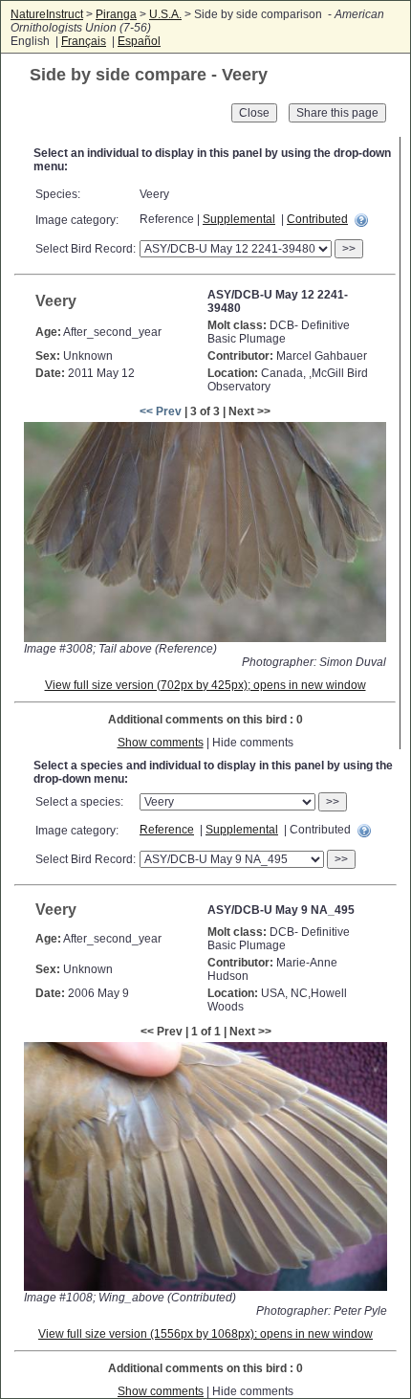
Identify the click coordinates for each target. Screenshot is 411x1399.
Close (254, 113)
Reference (167, 829)
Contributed (317, 219)
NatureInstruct (47, 14)
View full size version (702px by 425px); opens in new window (205, 685)
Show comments (161, 742)
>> (349, 248)
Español (139, 41)
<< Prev (161, 411)
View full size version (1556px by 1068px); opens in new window (205, 1334)
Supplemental (239, 219)
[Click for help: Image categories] (361, 220)
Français (83, 41)
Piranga (116, 14)
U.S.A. (165, 14)
